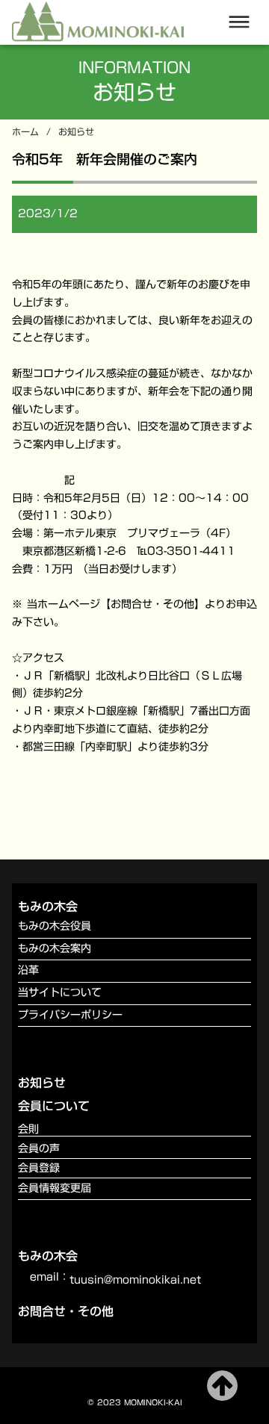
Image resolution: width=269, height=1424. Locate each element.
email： (49, 1277)
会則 (28, 1129)
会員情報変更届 (54, 1188)
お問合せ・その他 (66, 1311)
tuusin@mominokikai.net (135, 1280)
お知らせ (76, 131)
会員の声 (39, 1148)
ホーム (25, 131)
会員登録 (39, 1168)
